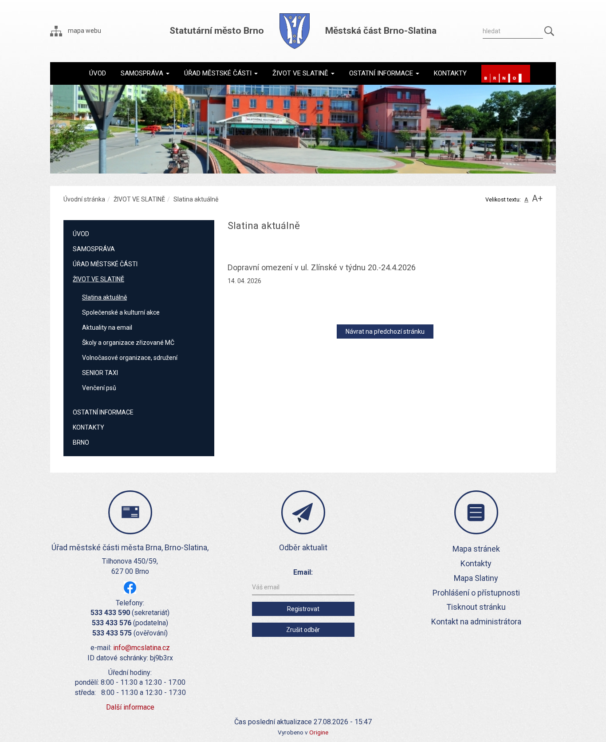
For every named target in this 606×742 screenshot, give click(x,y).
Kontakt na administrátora (476, 621)
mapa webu (84, 30)
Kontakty (476, 563)
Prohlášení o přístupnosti (476, 592)
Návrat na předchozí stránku (385, 331)
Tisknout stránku (476, 607)
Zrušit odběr (303, 629)
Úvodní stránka (84, 199)
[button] (145, 73)
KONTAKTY (88, 427)
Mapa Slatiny (476, 578)
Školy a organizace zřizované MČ (128, 342)
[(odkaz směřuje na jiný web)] (506, 74)
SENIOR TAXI (100, 372)
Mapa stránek (476, 548)
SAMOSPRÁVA (94, 249)
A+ (537, 198)
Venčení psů (99, 387)
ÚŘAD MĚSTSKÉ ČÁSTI (105, 264)
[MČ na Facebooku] (130, 587)
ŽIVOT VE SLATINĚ (139, 199)
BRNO (81, 442)
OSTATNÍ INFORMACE (103, 412)
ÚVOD (81, 233)
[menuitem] (98, 73)
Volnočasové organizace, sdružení (129, 357)
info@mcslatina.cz (141, 647)
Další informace (130, 707)
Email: (303, 572)
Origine (318, 732)
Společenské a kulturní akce (121, 312)
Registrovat (303, 608)
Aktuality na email (107, 327)
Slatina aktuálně (104, 297)
